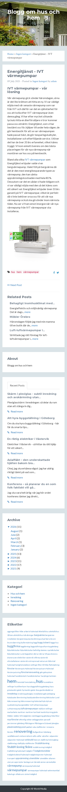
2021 (13, 568)
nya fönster (13, 719)
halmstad (11, 676)
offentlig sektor (25, 720)
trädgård (29, 751)
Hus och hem (18, 593)
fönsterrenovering (30, 672)
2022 (13, 564)
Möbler (10, 716)
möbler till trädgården (23, 716)
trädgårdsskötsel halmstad (18, 755)
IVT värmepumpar (35, 159)
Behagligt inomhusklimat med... (32, 303)
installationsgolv (40, 694)
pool (23, 726)
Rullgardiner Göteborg (42, 732)
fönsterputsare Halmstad (43, 669)
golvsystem (47, 672)
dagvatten (29, 654)
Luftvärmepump (13, 709)
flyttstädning (54, 665)
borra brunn (51, 639)
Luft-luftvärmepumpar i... (27, 330)
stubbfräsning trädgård (42, 747)
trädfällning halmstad (16, 751)
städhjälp (21, 743)
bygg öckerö (44, 642)
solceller (45, 736)
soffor (39, 736)
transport (11, 758)
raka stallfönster (39, 727)
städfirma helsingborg (49, 740)
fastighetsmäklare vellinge (26, 665)
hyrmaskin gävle (28, 690)
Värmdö (37, 762)
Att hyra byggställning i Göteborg (31, 418)
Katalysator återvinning (17, 697)
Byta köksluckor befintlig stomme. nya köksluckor (39, 650)
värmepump (14, 765)
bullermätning (27, 643)
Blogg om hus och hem (33, 14)
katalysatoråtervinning (36, 697)
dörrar (36, 654)
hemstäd (20, 682)
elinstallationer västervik (17, 661)
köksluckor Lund (52, 697)
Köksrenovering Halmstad (31, 701)
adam (54, 81)
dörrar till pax (44, 654)
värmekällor (51, 762)
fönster (11, 668)
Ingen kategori (40, 81)
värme (43, 762)
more (27, 311)
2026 (13, 526)
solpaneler (53, 736)
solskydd (29, 739)
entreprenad (33, 661)
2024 (13, 557)
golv (41, 672)
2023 (13, 561)
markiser (21, 712)
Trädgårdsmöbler (41, 750)
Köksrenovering (13, 701)
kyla (44, 701)
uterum (10, 762)
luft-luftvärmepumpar (39, 705)
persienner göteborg (15, 723)
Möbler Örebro (20, 316)
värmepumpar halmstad (37, 770)
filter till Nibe (43, 665)
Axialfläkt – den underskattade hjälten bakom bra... (28, 461)
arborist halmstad (31, 631)
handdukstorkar (33, 676)
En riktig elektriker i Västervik (28, 438)
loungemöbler (24, 705)
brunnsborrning (13, 643)
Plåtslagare (29, 723)
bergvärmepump (24, 639)
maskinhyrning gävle (49, 712)
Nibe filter (55, 716)
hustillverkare (20, 686)
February (16, 545)
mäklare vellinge (45, 709)
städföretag (12, 743)
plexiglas (55, 723)
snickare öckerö (25, 736)
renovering (23, 731)
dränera (54, 654)
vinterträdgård (31, 774)
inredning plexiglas (25, 694)
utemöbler (34, 758)
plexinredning (14, 726)
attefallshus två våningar (23, 635)
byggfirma (13, 646)
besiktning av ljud (38, 639)
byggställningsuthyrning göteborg (44, 646)
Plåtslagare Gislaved (43, 723)
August (15, 531)
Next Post (16, 284)
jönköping (51, 694)
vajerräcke (18, 762)
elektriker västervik (25, 658)
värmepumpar (31, 271)
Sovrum (37, 740)
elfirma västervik (41, 658)
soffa (34, 736)
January (15, 549)
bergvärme (39, 635)
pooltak (29, 727)
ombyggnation (37, 720)
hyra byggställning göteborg (38, 686)
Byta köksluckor (13, 650)
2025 (13, 553)
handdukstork (21, 676)
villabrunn (20, 774)
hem (19, 271)
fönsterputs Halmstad (24, 669)
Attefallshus (44, 631)
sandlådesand (13, 736)
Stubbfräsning (42, 743)
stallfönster (30, 743)
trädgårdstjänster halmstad (40, 755)
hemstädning (30, 682)
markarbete (12, 712)
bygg (35, 643)
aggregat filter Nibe (15, 631)
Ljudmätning (12, 705)
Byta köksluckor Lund (15, 654)
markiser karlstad (33, 712)
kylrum (49, 701)
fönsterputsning (14, 672)
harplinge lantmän (48, 676)
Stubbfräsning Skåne (19, 747)
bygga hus (54, 643)
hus (13, 271)
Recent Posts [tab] (17, 385)
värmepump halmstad (31, 766)
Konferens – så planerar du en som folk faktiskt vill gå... (31, 486)
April (13, 538)
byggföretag (25, 646)
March (14, 542)
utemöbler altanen (47, 758)
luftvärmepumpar (29, 708)
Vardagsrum (29, 762)
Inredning (16, 597)
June (13, 534)
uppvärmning (22, 758)
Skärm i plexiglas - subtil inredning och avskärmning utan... (31, 395)
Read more (16, 411)
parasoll (47, 720)
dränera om (12, 658)
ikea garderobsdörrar (44, 690)
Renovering (17, 600)
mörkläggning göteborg (41, 716)
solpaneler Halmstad (15, 740)
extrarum (43, 661)
